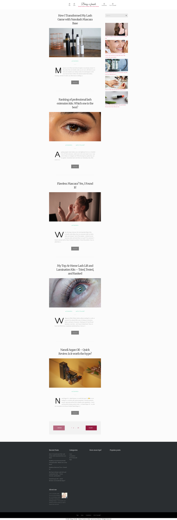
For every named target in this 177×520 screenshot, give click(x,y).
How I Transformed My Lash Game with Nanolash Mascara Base (75, 19)
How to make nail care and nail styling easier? (115, 89)
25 (78, 428)
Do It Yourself (113, 5)
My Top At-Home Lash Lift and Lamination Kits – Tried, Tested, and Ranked (75, 269)
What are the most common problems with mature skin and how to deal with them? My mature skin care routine (115, 55)
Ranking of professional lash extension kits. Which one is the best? (75, 103)
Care (74, 5)
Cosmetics (104, 5)
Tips (69, 5)
